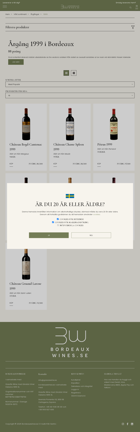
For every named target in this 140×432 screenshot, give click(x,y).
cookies (96, 214)
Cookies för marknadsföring (71, 222)
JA (49, 235)
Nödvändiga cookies (71, 225)
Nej (91, 235)
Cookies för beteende (72, 219)
